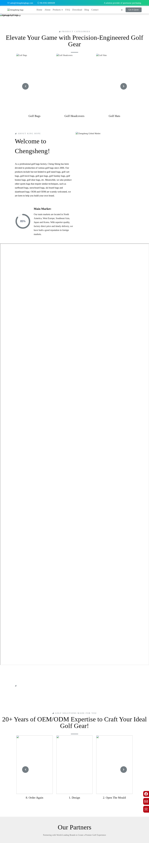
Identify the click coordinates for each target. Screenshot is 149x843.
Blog (86, 9)
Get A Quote (133, 10)
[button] (25, 86)
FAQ (67, 9)
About (47, 9)
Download (77, 9)
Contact (94, 9)
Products (58, 9)
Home (39, 9)
